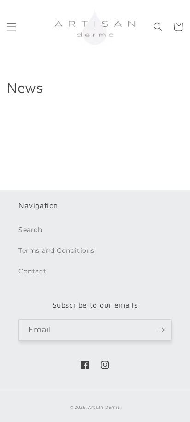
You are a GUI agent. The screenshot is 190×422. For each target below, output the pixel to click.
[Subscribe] (161, 330)
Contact (32, 271)
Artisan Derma (104, 407)
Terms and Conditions (56, 250)
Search (30, 230)
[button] (11, 27)
